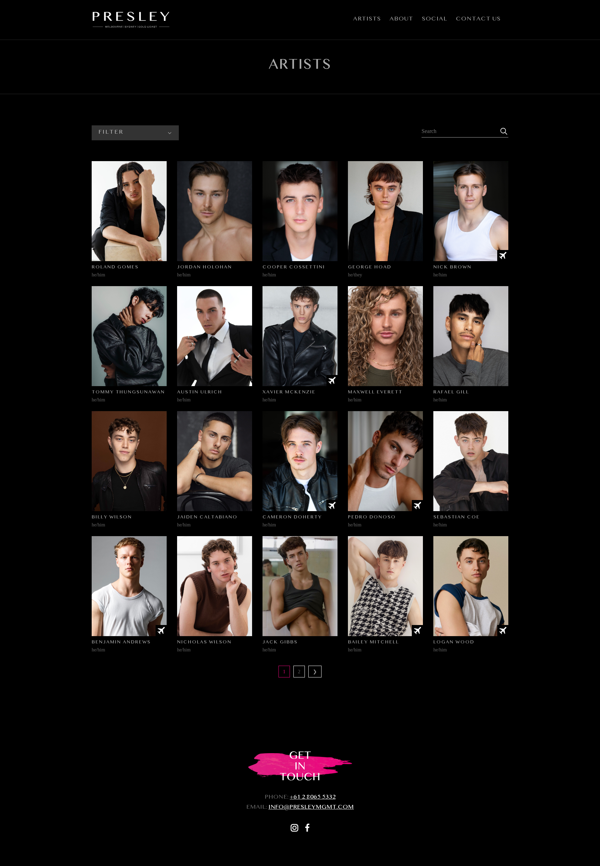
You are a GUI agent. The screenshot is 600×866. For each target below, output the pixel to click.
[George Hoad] (385, 211)
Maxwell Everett (375, 393)
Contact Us (478, 21)
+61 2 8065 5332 (313, 798)
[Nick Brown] (470, 211)
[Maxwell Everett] (385, 336)
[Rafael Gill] (470, 336)
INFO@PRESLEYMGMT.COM (311, 808)
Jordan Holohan (204, 268)
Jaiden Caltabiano (207, 518)
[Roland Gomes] (129, 211)
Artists (367, 21)
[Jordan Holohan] (214, 211)
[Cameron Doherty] (300, 461)
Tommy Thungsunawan (128, 393)
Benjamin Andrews (121, 643)
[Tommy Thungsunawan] (129, 336)
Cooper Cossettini (293, 268)
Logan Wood (453, 643)
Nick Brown (452, 268)
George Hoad (369, 268)
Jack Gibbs (280, 643)
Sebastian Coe (456, 518)
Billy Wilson (112, 518)
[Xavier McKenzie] (300, 336)
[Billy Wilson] (129, 461)
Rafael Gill (451, 393)
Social (434, 21)
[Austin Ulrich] (214, 336)
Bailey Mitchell (373, 643)
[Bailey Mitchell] (385, 586)
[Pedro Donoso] (385, 461)
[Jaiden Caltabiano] (214, 461)
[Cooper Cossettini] (300, 211)
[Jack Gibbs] (300, 586)
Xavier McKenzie (289, 393)
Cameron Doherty (292, 518)
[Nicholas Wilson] (214, 586)
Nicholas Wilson (204, 643)
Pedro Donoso (372, 518)
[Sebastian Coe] (470, 461)
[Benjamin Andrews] (129, 586)
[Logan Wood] (470, 586)
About (401, 21)
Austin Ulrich (199, 393)
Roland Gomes (115, 268)
